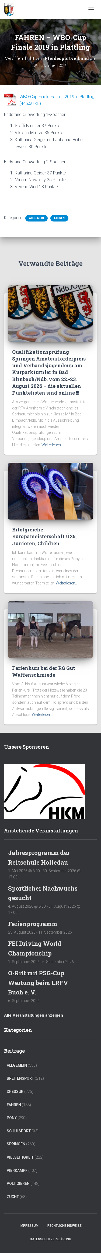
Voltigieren (18, 1183)
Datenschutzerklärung (50, 1239)
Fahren (59, 218)
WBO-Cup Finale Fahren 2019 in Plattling (56, 96)
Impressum (29, 1226)
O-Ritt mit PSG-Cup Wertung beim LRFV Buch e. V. (38, 982)
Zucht (13, 1197)
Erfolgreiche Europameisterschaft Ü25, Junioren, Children (44, 536)
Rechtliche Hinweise (64, 1226)
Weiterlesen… (52, 445)
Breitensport (20, 1078)
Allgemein (36, 218)
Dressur (15, 1091)
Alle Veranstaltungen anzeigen (33, 1015)
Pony (12, 1118)
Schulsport (19, 1131)
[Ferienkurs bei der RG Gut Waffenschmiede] (50, 629)
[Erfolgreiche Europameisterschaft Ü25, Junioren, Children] (50, 491)
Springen (16, 1144)
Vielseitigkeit (20, 1157)
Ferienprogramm (32, 924)
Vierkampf (17, 1170)
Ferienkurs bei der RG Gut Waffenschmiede (43, 671)
